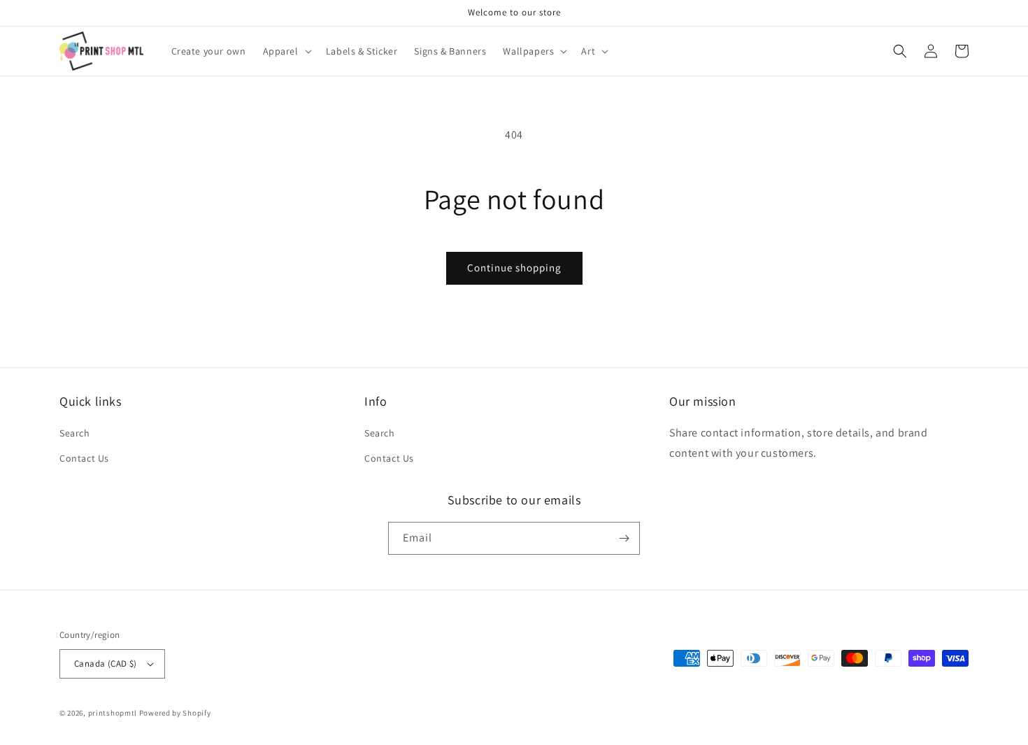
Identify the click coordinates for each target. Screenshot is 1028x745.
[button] (286, 51)
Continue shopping (514, 267)
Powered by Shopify (175, 713)
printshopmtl (112, 713)
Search (74, 433)
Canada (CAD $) (105, 663)
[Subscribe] (623, 538)
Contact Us (84, 458)
